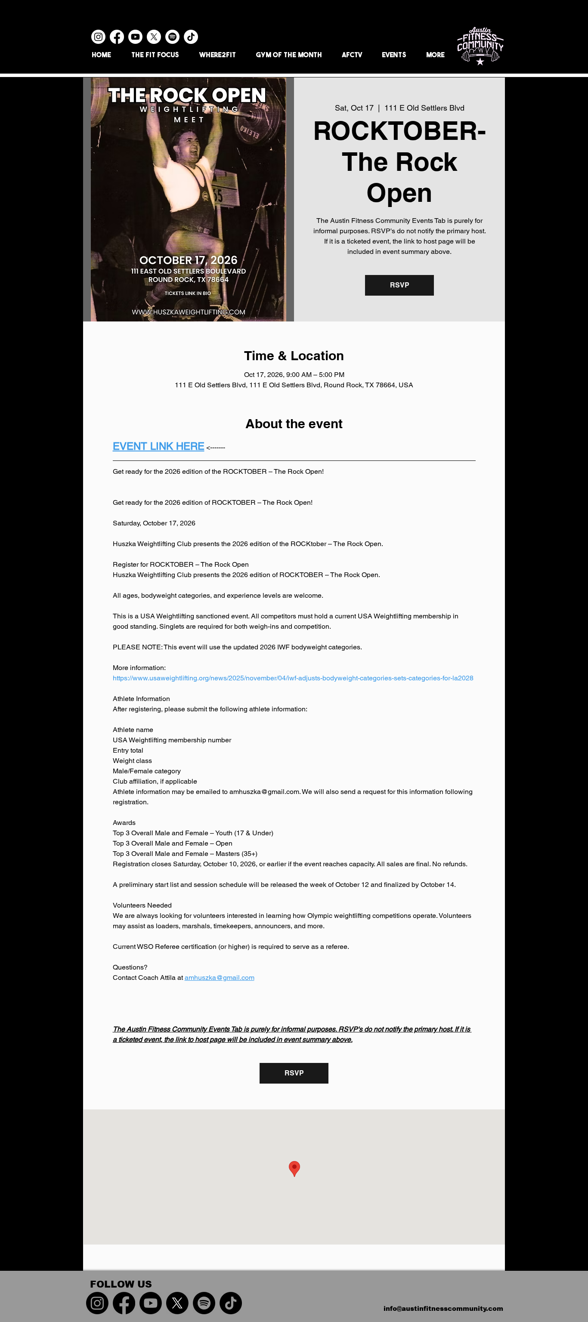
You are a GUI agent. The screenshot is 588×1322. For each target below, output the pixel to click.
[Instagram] (98, 37)
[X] (154, 37)
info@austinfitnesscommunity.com (443, 1308)
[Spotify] (172, 37)
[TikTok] (191, 37)
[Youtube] (135, 37)
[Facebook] (117, 37)
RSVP (399, 285)
